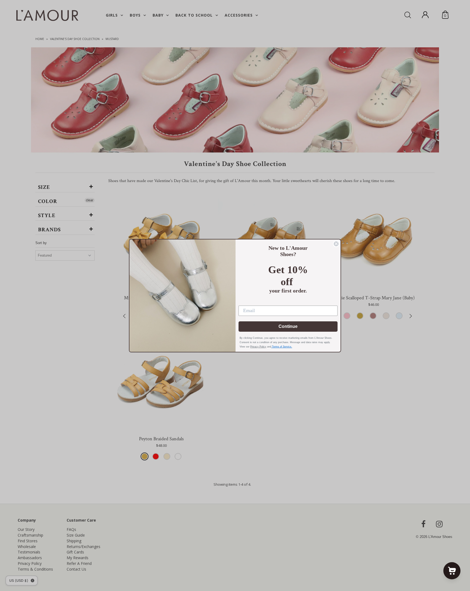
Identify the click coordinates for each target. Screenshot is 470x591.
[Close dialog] (336, 244)
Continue (288, 326)
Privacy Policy (258, 346)
